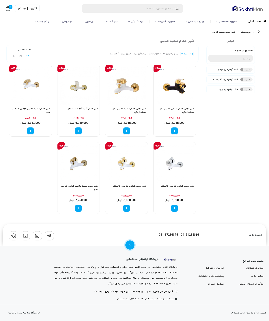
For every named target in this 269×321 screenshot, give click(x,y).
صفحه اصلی (255, 21)
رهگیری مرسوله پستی (251, 284)
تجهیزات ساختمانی (227, 21)
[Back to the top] (129, 245)
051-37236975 (168, 235)
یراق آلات (113, 21)
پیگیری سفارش (215, 284)
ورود (32, 8)
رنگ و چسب (43, 21)
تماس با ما (257, 276)
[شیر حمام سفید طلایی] (170, 259)
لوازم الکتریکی (137, 21)
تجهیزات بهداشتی (196, 21)
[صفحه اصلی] (258, 32)
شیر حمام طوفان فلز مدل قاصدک (177, 186)
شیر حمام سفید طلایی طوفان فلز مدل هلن (79, 187)
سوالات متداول (255, 268)
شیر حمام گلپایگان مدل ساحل (83, 108)
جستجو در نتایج (244, 50)
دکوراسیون (90, 21)
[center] (177, 8)
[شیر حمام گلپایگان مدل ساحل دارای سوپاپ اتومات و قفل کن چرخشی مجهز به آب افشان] (78, 86)
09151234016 (190, 235)
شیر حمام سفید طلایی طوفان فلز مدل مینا (31, 110)
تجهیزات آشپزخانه (166, 21)
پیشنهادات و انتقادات (211, 276)
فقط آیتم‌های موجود (227, 69)
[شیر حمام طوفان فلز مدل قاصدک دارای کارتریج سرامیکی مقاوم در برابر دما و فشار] (174, 163)
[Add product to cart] (174, 131)
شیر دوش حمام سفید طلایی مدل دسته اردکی (129, 110)
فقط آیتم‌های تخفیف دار (225, 79)
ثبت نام (22, 8)
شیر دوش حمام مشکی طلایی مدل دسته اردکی (177, 110)
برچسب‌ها (246, 32)
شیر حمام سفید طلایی (223, 32)
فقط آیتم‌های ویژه (228, 89)
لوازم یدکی (67, 21)
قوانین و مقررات (215, 268)
